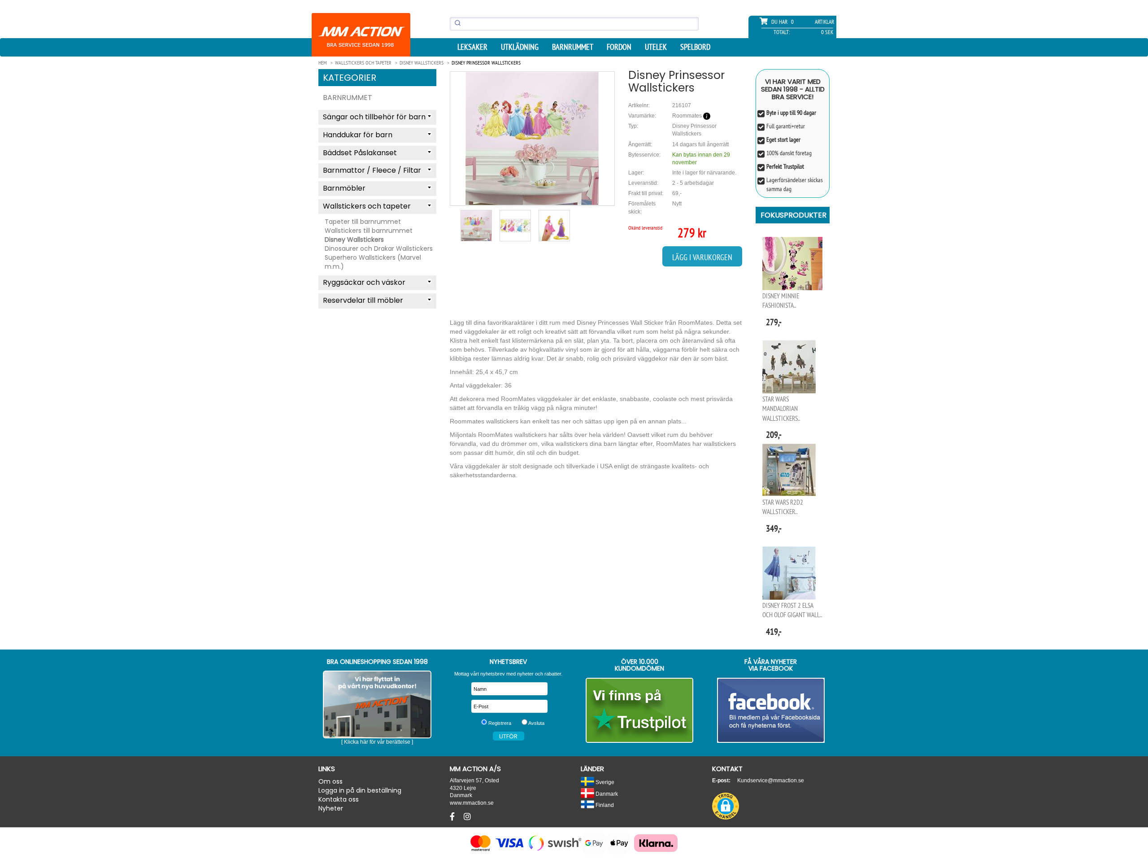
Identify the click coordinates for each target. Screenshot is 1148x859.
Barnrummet (572, 47)
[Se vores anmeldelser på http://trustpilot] (639, 710)
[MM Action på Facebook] (771, 710)
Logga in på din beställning (359, 790)
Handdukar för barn (357, 135)
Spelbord (695, 47)
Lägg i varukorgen (702, 257)
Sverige (604, 782)
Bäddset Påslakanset (360, 153)
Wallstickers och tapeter (367, 206)
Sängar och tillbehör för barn (374, 117)
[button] (725, 806)
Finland (604, 805)
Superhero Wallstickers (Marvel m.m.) (373, 262)
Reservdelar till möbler (363, 300)
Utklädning (520, 47)
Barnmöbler (344, 188)
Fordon (619, 47)
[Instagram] (467, 816)
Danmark (606, 794)
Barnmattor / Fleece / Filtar (372, 170)
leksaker (472, 47)
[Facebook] (453, 816)
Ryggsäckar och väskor (364, 282)
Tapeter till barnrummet (363, 221)
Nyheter (330, 808)
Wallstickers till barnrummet (369, 230)
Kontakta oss (338, 799)
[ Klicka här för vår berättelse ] (377, 742)
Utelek (656, 47)
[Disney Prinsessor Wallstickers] (532, 138)
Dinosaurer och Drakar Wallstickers (379, 248)
